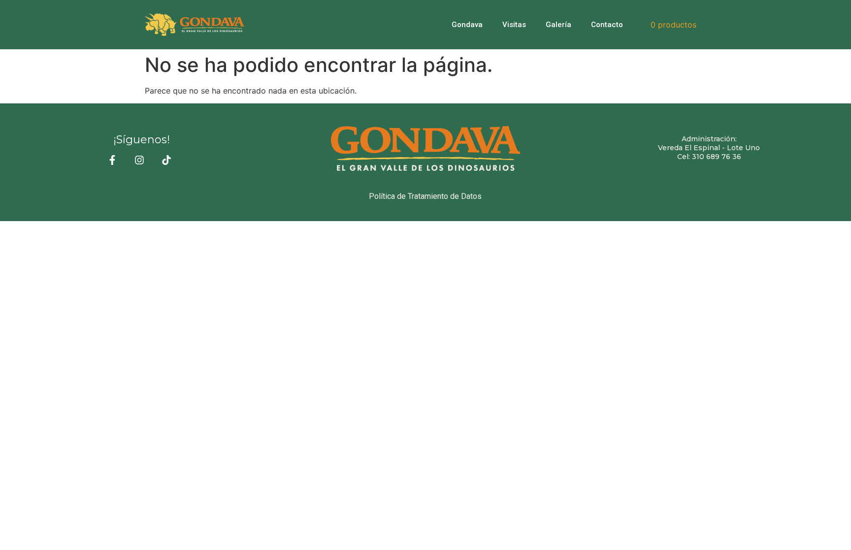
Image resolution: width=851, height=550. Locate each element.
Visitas (514, 24)
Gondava (467, 24)
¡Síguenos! (141, 139)
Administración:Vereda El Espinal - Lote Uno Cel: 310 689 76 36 (709, 147)
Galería (558, 24)
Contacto (607, 24)
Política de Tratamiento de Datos (425, 196)
